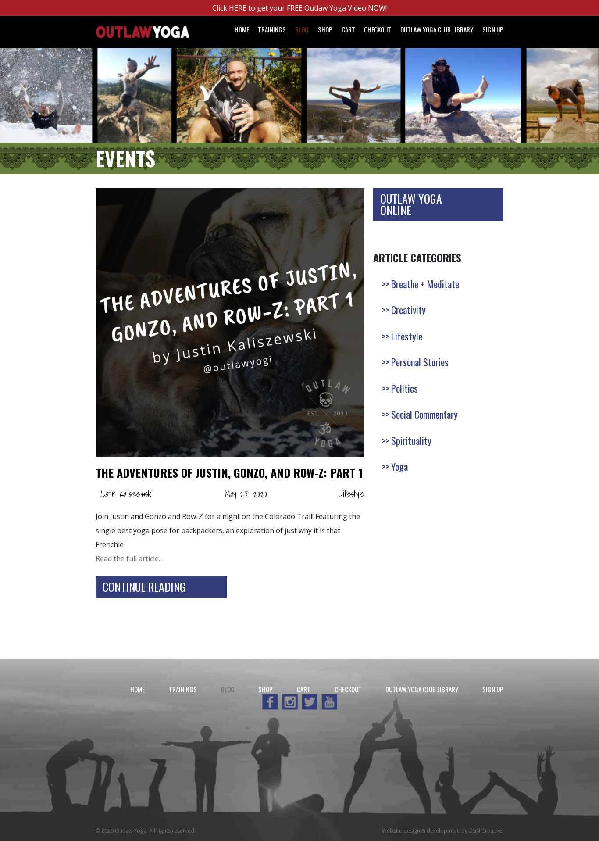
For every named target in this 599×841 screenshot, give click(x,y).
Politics (404, 388)
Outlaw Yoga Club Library (436, 29)
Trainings (272, 29)
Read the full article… (130, 558)
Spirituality (411, 440)
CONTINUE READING (144, 586)
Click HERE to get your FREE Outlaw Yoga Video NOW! (299, 8)
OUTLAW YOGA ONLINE (411, 204)
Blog (302, 29)
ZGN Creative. (486, 830)
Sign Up (492, 29)
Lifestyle (351, 493)
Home (242, 29)
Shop (325, 29)
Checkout (377, 29)
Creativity (408, 310)
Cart (348, 29)
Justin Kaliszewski (126, 493)
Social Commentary (424, 414)
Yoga (399, 466)
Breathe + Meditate (425, 284)
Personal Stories (420, 362)
